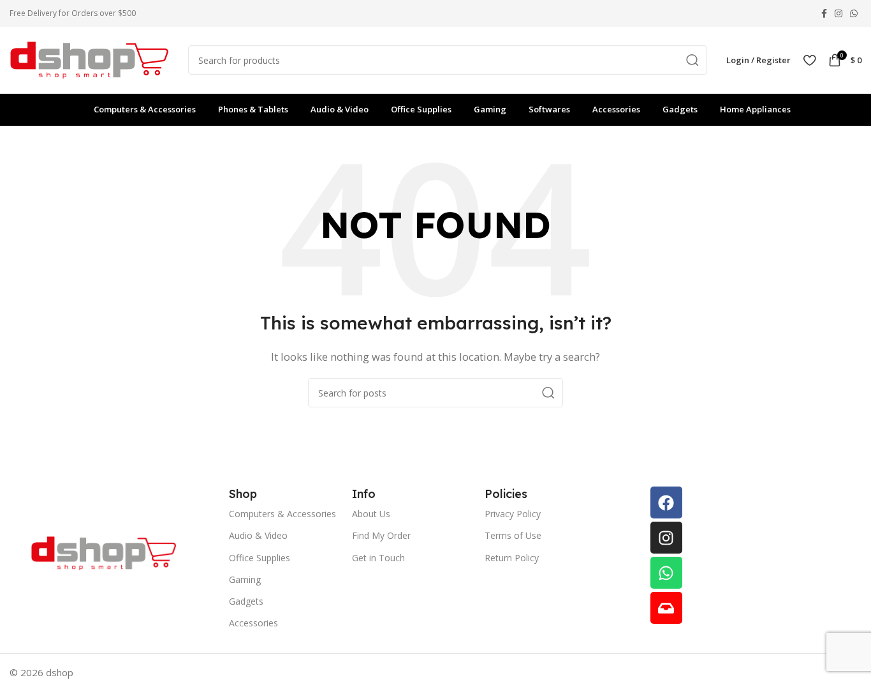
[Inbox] (666, 608)
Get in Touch (378, 558)
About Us (371, 514)
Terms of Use (513, 535)
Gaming (245, 579)
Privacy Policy (513, 514)
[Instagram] (666, 538)
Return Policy (512, 558)
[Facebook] (666, 502)
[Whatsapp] (666, 573)
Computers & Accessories (282, 514)
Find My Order (381, 535)
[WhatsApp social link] (853, 13)
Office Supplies (259, 558)
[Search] (692, 60)
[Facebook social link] (824, 13)
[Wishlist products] (809, 60)
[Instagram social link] (838, 13)
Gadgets (246, 601)
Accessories (253, 623)
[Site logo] (89, 58)
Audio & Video (258, 535)
